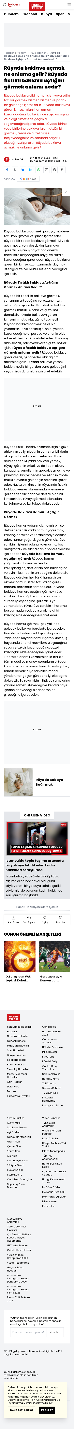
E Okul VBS (48, 1056)
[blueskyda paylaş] (23, 170)
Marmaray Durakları (54, 1196)
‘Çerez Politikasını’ (46, 1399)
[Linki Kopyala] (62, 170)
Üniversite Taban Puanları (52, 1132)
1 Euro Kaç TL (14, 1174)
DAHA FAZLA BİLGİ (21, 1410)
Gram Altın (13, 1141)
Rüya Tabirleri (38, 52)
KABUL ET (47, 1410)
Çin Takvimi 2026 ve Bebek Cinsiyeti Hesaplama (19, 1237)
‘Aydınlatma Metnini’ (20, 1403)
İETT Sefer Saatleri (17, 1245)
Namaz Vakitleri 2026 (51, 1033)
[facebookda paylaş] (7, 170)
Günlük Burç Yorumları (49, 1067)
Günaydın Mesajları (19, 1137)
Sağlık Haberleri (16, 1059)
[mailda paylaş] (46, 170)
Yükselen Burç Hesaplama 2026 (17, 1256)
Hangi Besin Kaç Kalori (52, 1165)
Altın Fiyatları (14, 1081)
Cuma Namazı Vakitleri (51, 1041)
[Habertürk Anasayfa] (37, 5)
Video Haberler (51, 1118)
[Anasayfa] (13, 1017)
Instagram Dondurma (48, 1099)
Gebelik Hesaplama (19, 1250)
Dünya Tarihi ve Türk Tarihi (54, 1145)
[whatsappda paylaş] (39, 170)
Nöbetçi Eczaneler (52, 1047)
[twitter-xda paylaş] (15, 170)
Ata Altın (12, 1155)
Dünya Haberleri (16, 1055)
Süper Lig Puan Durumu (16, 1185)
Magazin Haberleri (18, 1045)
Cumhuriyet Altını (17, 1160)
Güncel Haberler (16, 1041)
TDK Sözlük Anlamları (48, 1124)
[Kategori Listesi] (69, 4)
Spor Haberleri (15, 1050)
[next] (68, 962)
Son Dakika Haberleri (19, 1026)
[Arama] (4, 4)
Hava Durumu (50, 1078)
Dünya (46, 14)
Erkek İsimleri (49, 1201)
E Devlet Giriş (49, 1061)
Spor (60, 14)
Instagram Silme (52, 1105)
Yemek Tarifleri (15, 1118)
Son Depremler (51, 1074)
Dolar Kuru (13, 1086)
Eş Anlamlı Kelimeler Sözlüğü (54, 1173)
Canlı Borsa (49, 1026)
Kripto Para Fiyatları (18, 1096)
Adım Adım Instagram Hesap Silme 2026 (17, 1289)
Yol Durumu (49, 1083)
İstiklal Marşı (49, 1052)
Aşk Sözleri (13, 1132)
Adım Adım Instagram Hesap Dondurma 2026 (17, 1278)
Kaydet (55, 1332)
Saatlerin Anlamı (17, 1127)
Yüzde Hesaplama (18, 1262)
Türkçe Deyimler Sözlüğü (16, 1228)
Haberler (9, 52)
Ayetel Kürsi (14, 1122)
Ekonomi (29, 14)
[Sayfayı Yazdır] (54, 170)
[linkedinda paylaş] (31, 170)
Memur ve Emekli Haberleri (17, 1075)
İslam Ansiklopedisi (54, 1151)
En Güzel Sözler (51, 1187)
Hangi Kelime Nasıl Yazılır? (53, 1181)
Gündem (11, 14)
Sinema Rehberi (51, 1088)
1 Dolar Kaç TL (15, 1170)
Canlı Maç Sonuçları (19, 1179)
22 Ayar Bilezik (15, 1165)
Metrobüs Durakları (53, 1192)
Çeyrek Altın (14, 1146)
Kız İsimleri (48, 1206)
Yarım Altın (13, 1151)
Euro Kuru (12, 1091)
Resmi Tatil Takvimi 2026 (18, 1299)
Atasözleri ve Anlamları (14, 1220)
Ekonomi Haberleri (17, 1036)
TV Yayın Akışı (50, 1093)
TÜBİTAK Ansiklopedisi (50, 1157)
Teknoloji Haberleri (18, 1069)
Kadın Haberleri (16, 1064)
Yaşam (21, 52)
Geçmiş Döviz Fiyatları (15, 1269)
